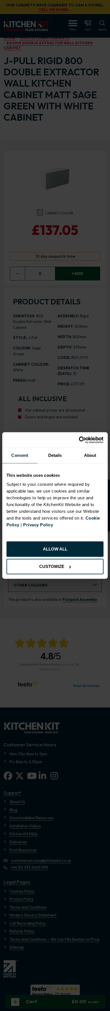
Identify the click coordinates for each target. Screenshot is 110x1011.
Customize (51, 566)
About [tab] (90, 455)
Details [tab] (55, 455)
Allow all (55, 549)
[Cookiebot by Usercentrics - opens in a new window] (79, 439)
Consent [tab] (19, 455)
